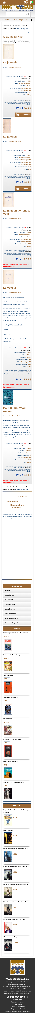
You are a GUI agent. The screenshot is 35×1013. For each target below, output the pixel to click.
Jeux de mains (8, 675)
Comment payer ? (10, 604)
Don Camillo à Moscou (10, 761)
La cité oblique (8, 718)
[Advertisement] (18, 536)
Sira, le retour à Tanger (10, 937)
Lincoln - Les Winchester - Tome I (14, 902)
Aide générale (9, 595)
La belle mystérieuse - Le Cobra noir (15, 848)
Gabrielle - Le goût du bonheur (13, 782)
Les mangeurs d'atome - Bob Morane (15, 632)
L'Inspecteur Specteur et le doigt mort (15, 866)
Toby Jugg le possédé (10, 697)
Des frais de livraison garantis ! (22, 43)
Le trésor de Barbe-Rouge (12, 655)
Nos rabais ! (9, 599)
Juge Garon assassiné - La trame (14, 919)
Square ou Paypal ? (11, 623)
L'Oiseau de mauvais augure (12, 739)
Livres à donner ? (10, 609)
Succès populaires (19, 25)
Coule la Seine (8, 830)
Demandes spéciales (11, 618)
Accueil (7, 590)
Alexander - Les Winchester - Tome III (15, 884)
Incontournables (10, 613)
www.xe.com (28, 100)
